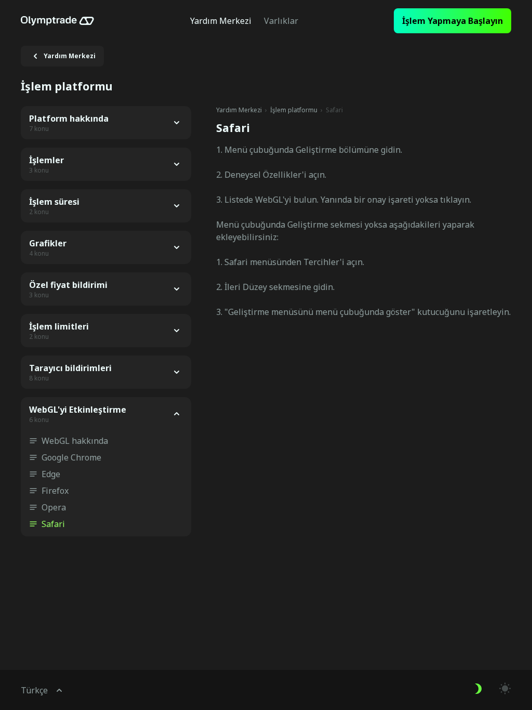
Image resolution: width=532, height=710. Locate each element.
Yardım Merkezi (239, 110)
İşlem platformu (293, 110)
